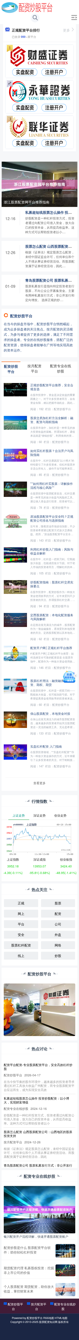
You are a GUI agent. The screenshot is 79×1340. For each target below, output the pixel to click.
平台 (21, 924)
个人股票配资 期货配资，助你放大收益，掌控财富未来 (29, 1288)
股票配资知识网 (48, 1322)
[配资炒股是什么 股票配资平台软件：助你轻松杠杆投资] (65, 1251)
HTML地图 (61, 1318)
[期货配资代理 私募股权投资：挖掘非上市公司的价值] (65, 1270)
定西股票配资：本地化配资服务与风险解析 (51, 617)
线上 (21, 955)
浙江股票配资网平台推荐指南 (26, 202)
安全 (21, 934)
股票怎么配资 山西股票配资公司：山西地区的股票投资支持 (38, 1134)
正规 (21, 903)
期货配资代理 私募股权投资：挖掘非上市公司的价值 (29, 1270)
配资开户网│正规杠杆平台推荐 (51, 647)
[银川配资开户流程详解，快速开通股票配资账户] (39, 1209)
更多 (66, 30)
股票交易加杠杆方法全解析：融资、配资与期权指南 (51, 419)
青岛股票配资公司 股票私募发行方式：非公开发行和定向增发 (38, 1167)
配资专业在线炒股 (65, 1306)
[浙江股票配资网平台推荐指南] (39, 184)
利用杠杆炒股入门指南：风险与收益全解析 (51, 551)
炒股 (58, 955)
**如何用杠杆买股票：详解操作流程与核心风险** (51, 485)
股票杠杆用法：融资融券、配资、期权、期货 (50, 682)
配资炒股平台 (15, 1306)
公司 (58, 924)
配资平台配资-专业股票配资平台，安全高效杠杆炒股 (38, 1067)
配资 (58, 913)
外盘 (58, 934)
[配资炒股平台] (27, 7)
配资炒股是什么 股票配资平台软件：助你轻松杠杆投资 (27, 1249)
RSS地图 (48, 1318)
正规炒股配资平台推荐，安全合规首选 (51, 387)
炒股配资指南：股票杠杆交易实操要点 (51, 584)
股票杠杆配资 (21, 945)
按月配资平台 (38, 1306)
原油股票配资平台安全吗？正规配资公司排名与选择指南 (51, 518)
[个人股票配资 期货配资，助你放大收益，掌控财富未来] (65, 1289)
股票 (58, 903)
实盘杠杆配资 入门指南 (46, 746)
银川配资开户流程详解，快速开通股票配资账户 (36, 1236)
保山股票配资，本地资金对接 (50, 713)
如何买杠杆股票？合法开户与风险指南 (51, 452)
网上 (21, 913)
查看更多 (39, 783)
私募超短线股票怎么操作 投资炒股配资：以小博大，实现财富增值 (36, 1100)
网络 (58, 945)
